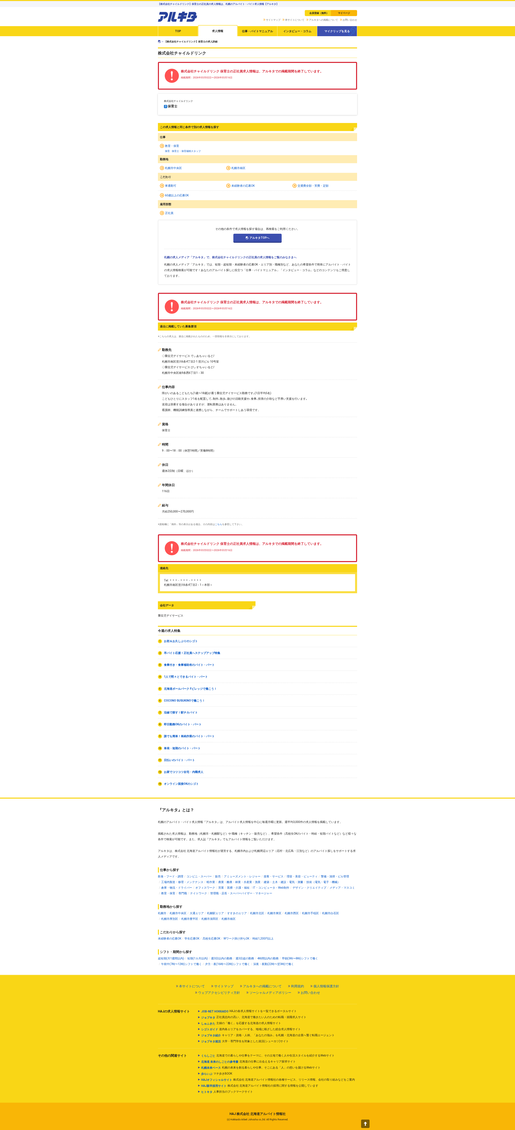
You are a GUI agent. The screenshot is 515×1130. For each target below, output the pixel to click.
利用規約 (297, 986)
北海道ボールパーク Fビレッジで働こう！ (190, 688)
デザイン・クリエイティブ (309, 887)
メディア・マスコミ (342, 887)
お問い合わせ (350, 19)
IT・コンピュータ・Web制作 (271, 887)
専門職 (182, 893)
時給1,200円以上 (263, 938)
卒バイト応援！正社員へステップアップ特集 (192, 653)
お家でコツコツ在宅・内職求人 (183, 771)
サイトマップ (273, 19)
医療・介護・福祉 (238, 887)
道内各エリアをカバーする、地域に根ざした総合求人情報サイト (251, 1029)
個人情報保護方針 (326, 986)
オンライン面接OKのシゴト (181, 783)
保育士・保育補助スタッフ (186, 151)
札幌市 (162, 913)
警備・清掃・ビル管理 (335, 876)
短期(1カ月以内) (197, 958)
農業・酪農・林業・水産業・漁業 (239, 882)
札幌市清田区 (209, 918)
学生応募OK (191, 938)
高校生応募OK (211, 938)
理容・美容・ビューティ (302, 876)
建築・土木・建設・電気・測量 (283, 882)
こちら (218, 524)
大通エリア (197, 913)
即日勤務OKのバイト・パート (183, 724)
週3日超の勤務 (245, 958)
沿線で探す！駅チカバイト (181, 712)
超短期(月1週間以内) (171, 958)
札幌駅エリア (215, 913)
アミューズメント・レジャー (242, 876)
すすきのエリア (237, 913)
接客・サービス (273, 876)
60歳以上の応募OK (177, 195)
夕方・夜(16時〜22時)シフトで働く (227, 964)
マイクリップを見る (337, 31)
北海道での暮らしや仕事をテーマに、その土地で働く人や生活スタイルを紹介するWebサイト (268, 1055)
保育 (167, 151)
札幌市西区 (292, 913)
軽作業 (211, 882)
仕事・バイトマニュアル (257, 31)
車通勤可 (170, 185)
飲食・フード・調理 (170, 876)
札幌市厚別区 (169, 918)
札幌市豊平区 (189, 918)
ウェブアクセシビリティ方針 (219, 993)
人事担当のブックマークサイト (227, 1091)
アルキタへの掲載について (323, 19)
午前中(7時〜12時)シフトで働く (181, 964)
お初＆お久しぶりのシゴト (181, 641)
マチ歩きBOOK (216, 1073)
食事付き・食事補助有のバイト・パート (189, 664)
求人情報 (217, 31)
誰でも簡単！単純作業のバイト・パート (189, 736)
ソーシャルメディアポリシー (270, 993)
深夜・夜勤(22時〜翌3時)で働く (273, 964)
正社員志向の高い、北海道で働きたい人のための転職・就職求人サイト (253, 1017)
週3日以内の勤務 (221, 958)
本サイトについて (294, 19)
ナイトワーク (198, 893)
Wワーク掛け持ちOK (236, 938)
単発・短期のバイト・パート (182, 748)
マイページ (344, 13)
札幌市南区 (238, 168)
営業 (221, 887)
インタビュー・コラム (297, 31)
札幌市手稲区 (310, 913)
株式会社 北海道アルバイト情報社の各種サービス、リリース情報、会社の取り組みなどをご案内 (278, 1079)
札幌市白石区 (330, 913)
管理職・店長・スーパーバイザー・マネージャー (241, 893)
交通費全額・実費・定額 (313, 185)
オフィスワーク (205, 887)
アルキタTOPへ (259, 237)
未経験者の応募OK (243, 185)
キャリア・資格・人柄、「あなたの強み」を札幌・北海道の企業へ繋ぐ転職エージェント (268, 1035)
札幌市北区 (257, 913)
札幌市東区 (274, 913)
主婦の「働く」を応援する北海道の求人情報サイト (241, 1023)
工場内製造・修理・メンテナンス (182, 882)
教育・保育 (172, 146)
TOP (178, 31)
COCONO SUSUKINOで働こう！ (184, 700)
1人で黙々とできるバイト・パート (186, 676)
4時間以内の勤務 (268, 958)
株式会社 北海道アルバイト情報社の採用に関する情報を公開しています (259, 1085)
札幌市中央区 (173, 168)
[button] (365, 1124)
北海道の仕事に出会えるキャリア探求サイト (248, 1061)
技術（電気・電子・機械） (323, 882)
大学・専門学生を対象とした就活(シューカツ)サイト (245, 1041)
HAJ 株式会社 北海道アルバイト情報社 (258, 1114)
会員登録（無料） (319, 13)
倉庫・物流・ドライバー (176, 887)
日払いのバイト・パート (179, 760)
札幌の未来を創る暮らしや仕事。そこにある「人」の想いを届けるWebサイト (260, 1067)
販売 (218, 876)
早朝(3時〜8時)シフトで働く (300, 958)
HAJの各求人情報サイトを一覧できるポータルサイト (249, 1011)
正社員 (169, 213)
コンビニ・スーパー (199, 876)
